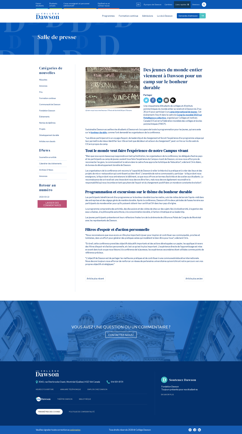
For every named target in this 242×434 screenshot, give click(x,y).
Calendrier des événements (50, 163)
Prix (41, 92)
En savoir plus (167, 394)
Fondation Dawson (47, 110)
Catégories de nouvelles (50, 70)
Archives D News (46, 170)
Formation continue (47, 98)
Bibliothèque (85, 399)
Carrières (168, 4)
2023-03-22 (44, 197)
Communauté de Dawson (49, 104)
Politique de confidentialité (82, 412)
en (138, 4)
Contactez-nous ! (121, 334)
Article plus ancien (194, 278)
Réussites (43, 80)
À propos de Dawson (152, 4)
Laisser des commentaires (52, 203)
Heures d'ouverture (45, 389)
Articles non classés (47, 141)
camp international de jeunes (183, 111)
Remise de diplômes (47, 123)
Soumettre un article (47, 157)
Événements (44, 116)
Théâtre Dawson (64, 399)
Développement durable (49, 135)
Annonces (43, 86)
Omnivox (196, 4)
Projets (42, 129)
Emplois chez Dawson (97, 389)
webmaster (75, 429)
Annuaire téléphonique (70, 389)
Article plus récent (95, 278)
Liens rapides (181, 4)
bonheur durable (99, 132)
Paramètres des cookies (49, 412)
